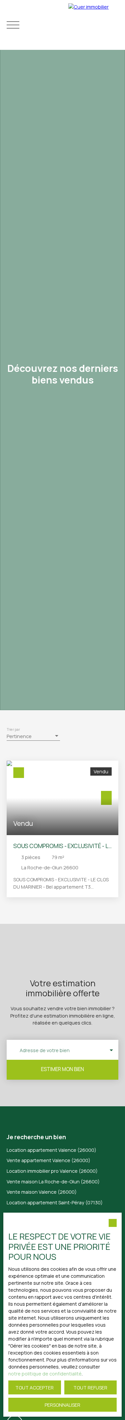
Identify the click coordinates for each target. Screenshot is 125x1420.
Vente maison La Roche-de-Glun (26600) (53, 1181)
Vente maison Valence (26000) (42, 1192)
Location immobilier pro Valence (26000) (52, 1171)
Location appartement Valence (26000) (51, 1150)
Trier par (13, 729)
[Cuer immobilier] (95, 25)
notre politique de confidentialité (45, 1373)
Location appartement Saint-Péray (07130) (55, 1202)
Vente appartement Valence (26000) (48, 1160)
